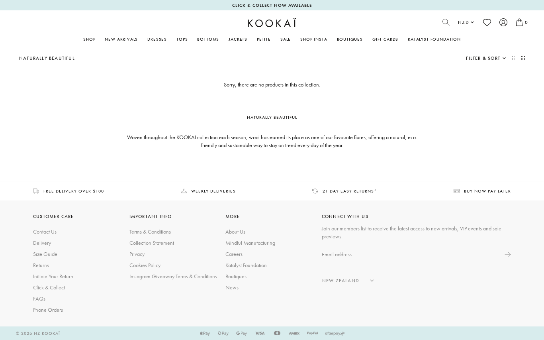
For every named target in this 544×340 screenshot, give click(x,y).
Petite (264, 39)
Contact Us (45, 231)
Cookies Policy (144, 265)
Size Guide (45, 253)
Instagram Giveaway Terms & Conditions (173, 276)
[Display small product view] (523, 58)
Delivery (42, 242)
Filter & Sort (483, 58)
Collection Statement (151, 242)
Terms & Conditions (150, 231)
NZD (463, 22)
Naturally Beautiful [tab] (272, 117)
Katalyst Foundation (434, 39)
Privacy (137, 253)
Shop (89, 39)
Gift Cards (385, 39)
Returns (41, 265)
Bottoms (208, 39)
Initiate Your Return (53, 276)
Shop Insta (313, 39)
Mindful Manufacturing (250, 242)
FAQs (39, 298)
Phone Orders (48, 309)
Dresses (157, 39)
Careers (234, 253)
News (232, 287)
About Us (235, 231)
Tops (182, 39)
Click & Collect (49, 287)
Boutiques (350, 39)
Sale (285, 39)
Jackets (238, 39)
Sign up (507, 254)
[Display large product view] (514, 58)
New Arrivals (121, 39)
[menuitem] (121, 39)
